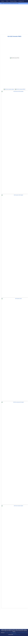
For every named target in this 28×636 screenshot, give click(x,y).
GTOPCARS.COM (16, 634)
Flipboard (25, 632)
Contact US (21, 1)
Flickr (13, 633)
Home (2, 1)
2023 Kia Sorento (7, 3)
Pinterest (9, 632)
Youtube (17, 632)
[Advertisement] (14, 19)
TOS (7, 1)
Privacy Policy (13, 1)
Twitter (6, 632)
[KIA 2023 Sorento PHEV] (15, 57)
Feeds (15, 633)
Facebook (13, 632)
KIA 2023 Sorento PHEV (14, 36)
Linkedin (21, 632)
